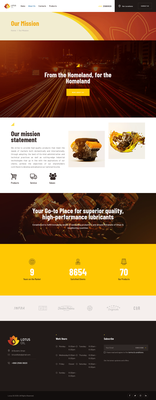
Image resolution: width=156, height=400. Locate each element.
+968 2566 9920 (19, 363)
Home (13, 30)
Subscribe (139, 348)
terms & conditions (135, 352)
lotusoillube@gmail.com (21, 355)
